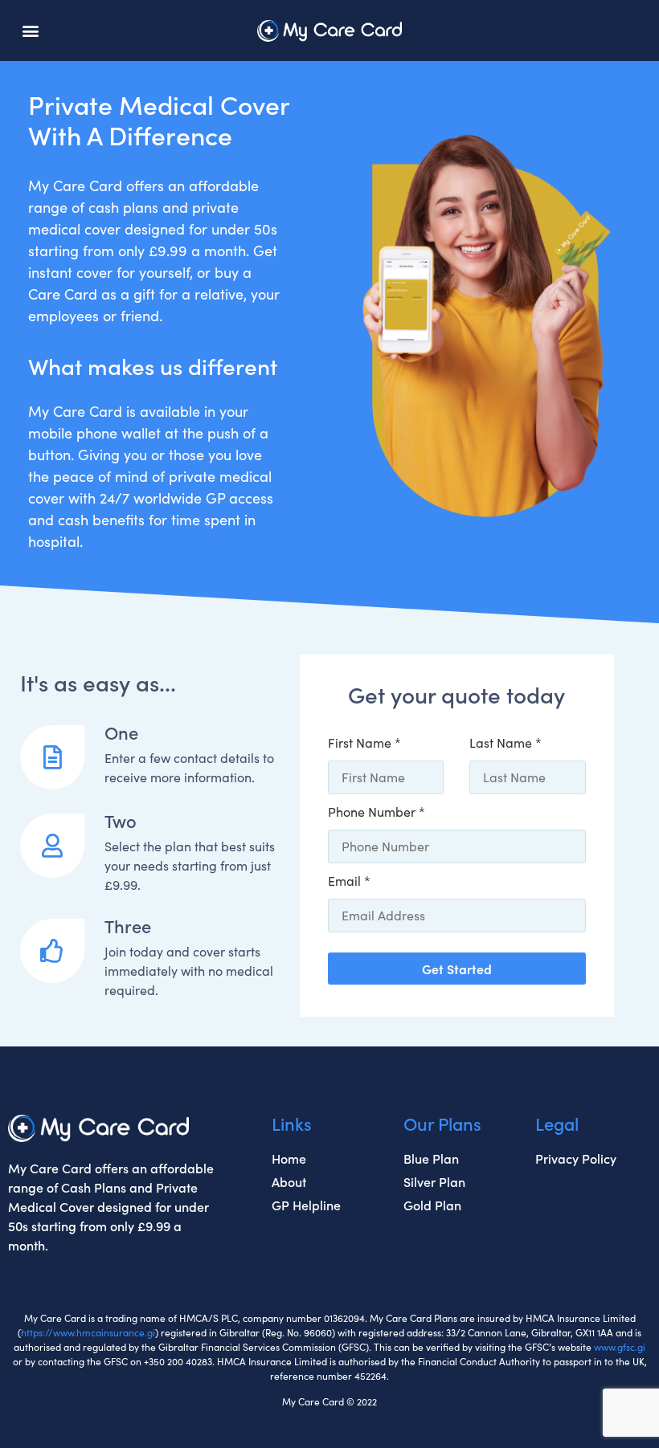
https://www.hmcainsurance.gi (88, 1332)
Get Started (457, 968)
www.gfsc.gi (619, 1346)
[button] (30, 30)
